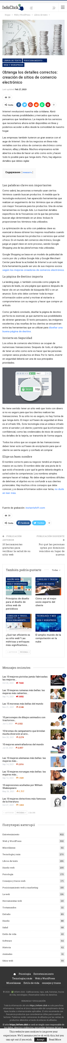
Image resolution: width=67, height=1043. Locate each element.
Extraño (6, 914)
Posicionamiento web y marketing (35, 60)
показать (27, 172)
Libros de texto (12, 60)
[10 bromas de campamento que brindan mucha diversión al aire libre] (58, 735)
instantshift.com (35, 507)
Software (7, 940)
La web (6, 894)
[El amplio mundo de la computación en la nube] (48, 623)
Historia (6, 947)
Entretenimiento (10, 834)
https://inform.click (38, 1005)
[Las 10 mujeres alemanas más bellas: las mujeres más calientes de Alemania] (58, 762)
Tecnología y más (46, 615)
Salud (5, 927)
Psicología (7, 874)
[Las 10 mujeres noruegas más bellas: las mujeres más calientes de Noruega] (58, 775)
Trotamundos (9, 907)
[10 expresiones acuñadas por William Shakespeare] (58, 789)
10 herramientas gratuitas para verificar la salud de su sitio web (16, 549)
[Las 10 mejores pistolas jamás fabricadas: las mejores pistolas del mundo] (58, 680)
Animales (7, 954)
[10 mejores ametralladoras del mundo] (58, 748)
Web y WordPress (13, 65)
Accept (40, 1039)
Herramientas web (12, 900)
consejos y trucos (47, 579)
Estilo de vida (9, 934)
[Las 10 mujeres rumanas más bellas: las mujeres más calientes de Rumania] (58, 694)
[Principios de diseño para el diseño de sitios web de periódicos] (19, 586)
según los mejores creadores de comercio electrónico (33, 270)
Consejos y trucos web (18, 615)
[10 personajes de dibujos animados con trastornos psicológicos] (58, 721)
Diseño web (13, 579)
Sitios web (7, 960)
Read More (55, 1039)
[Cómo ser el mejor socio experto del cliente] (48, 586)
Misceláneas (8, 847)
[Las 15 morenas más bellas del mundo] (58, 707)
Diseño (6, 920)
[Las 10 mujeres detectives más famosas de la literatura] (58, 802)
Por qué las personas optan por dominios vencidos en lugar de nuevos (52, 549)
